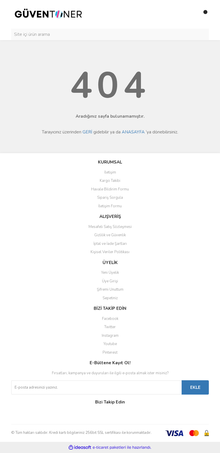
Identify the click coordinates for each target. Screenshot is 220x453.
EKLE (195, 387)
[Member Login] (191, 14)
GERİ (87, 132)
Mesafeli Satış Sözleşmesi (110, 226)
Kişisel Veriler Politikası (110, 252)
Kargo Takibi (110, 180)
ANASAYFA (133, 132)
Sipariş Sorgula (110, 197)
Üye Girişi (110, 281)
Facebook (110, 318)
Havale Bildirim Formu (110, 189)
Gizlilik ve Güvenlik (110, 235)
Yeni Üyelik (110, 272)
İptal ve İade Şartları (110, 243)
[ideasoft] (79, 447)
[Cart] (203, 14)
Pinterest (110, 352)
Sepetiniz (110, 298)
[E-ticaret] (109, 447)
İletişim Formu (110, 206)
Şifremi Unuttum (110, 289)
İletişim (110, 172)
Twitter (110, 327)
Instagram (110, 335)
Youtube (110, 343)
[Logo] (48, 14)
